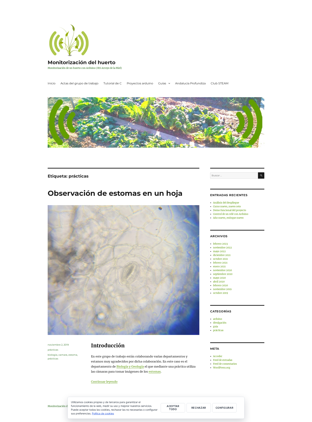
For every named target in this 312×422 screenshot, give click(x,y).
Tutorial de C (112, 83)
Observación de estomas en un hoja (115, 193)
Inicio (51, 83)
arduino (217, 319)
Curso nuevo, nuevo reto (227, 206)
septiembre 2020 (222, 274)
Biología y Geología (130, 366)
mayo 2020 (219, 277)
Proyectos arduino (140, 83)
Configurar (224, 407)
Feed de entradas (222, 360)
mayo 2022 (219, 251)
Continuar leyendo (104, 381)
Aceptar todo (173, 408)
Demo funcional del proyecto (229, 210)
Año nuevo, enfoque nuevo (228, 217)
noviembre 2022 (222, 247)
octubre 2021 (220, 258)
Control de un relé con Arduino (230, 214)
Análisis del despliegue (226, 202)
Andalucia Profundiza (190, 83)
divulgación (219, 322)
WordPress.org (221, 367)
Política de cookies (103, 413)
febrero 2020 (220, 285)
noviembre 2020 (222, 270)
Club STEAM (219, 83)
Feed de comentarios (225, 363)
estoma (72, 354)
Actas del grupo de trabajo (79, 83)
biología (52, 354)
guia (215, 326)
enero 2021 (219, 266)
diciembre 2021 (222, 255)
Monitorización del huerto (81, 62)
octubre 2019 (220, 293)
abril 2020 (219, 281)
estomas (155, 371)
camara (62, 354)
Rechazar (198, 407)
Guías (162, 83)
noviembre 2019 (222, 289)
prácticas (53, 349)
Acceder (217, 356)
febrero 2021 (220, 262)
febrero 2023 (220, 243)
